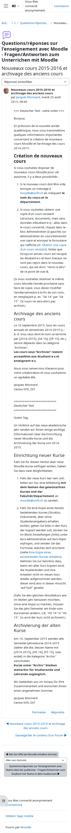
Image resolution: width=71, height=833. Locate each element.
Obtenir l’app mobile (19, 816)
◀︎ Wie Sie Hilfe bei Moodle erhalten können (31, 754)
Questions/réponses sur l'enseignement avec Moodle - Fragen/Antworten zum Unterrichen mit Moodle (34, 23)
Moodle (26, 827)
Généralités (15, 23)
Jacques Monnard (28, 97)
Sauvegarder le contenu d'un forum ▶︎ (41, 735)
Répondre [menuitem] (57, 712)
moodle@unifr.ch (31, 193)
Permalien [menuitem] (39, 712)
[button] (15, 6)
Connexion (61, 6)
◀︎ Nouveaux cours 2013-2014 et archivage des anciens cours (35, 726)
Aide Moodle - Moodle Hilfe (6, 23)
